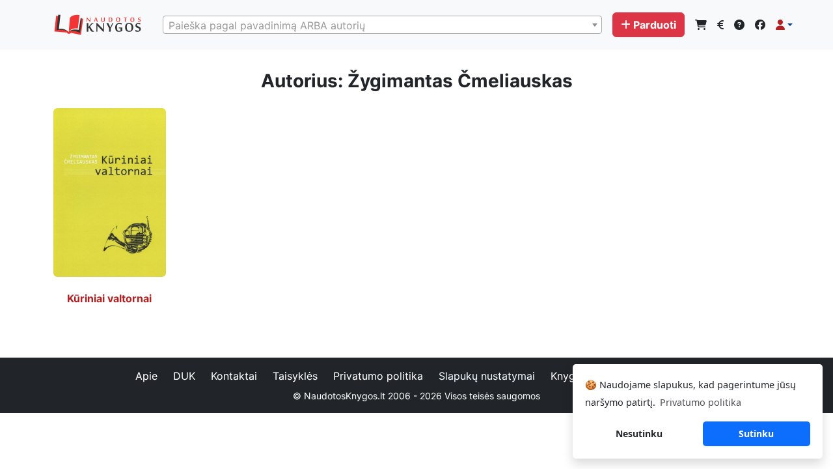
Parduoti (654, 24)
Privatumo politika (378, 375)
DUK (184, 375)
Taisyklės (295, 375)
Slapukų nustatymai (487, 375)
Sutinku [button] (756, 433)
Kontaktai (234, 375)
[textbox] (382, 25)
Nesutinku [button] (639, 433)
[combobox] (382, 25)
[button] (784, 25)
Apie (146, 375)
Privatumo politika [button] (700, 402)
